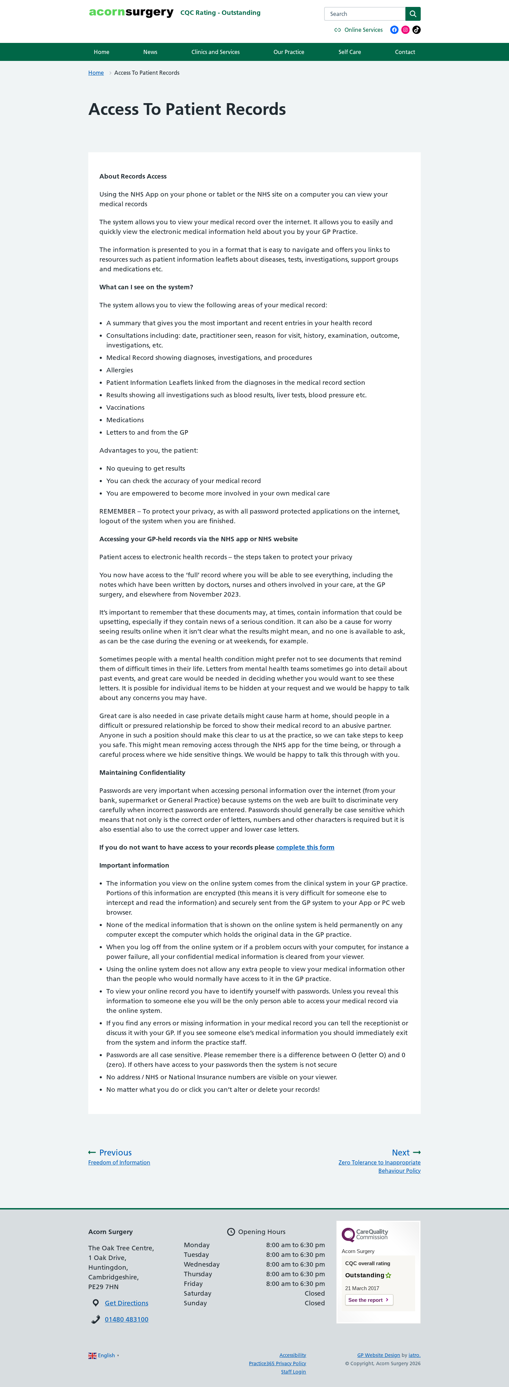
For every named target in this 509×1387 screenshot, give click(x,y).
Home (101, 51)
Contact (405, 51)
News (150, 51)
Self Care (350, 51)
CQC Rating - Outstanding (220, 13)
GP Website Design (378, 1355)
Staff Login (293, 1372)
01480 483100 (127, 1319)
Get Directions (126, 1303)
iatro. (415, 1355)
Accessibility (292, 1355)
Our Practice (289, 51)
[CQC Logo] (365, 1240)
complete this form (305, 847)
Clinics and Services (215, 51)
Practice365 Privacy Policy (277, 1363)
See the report (365, 1300)
